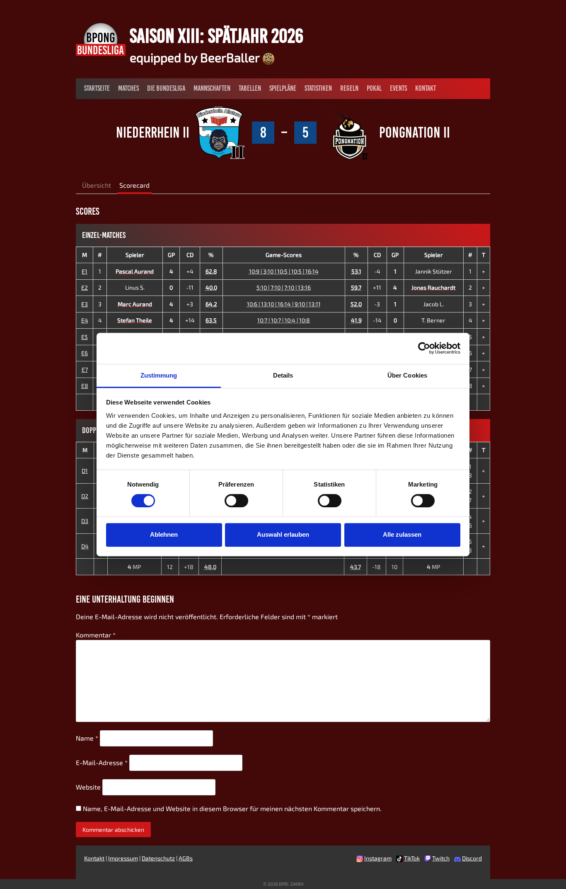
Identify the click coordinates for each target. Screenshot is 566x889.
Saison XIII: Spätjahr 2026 (216, 36)
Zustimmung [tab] (158, 375)
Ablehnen (164, 534)
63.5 (211, 320)
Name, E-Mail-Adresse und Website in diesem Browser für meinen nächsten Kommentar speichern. (232, 808)
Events (398, 88)
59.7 (356, 287)
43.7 (355, 566)
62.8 (211, 271)
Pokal (374, 88)
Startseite (97, 88)
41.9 (356, 320)
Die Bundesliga (166, 88)
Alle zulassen (402, 534)
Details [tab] (283, 375)
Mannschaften (212, 88)
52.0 (356, 304)
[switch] (236, 500)
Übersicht (96, 185)
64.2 (211, 304)
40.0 (211, 287)
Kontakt (425, 88)
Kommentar (96, 635)
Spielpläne (282, 88)
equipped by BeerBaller (196, 57)
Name (87, 738)
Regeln (349, 88)
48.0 (210, 566)
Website (88, 787)
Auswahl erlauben (283, 534)
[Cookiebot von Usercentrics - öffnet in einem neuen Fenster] (424, 348)
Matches (128, 88)
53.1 (356, 271)
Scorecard (134, 185)
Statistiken (318, 88)
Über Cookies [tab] (407, 375)
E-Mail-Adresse (102, 762)
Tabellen (250, 88)
